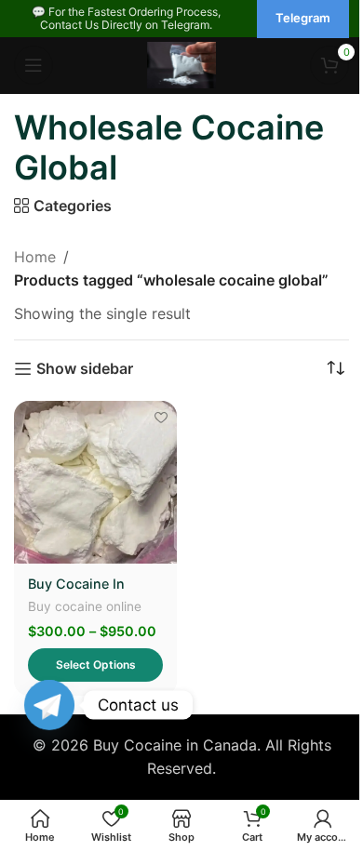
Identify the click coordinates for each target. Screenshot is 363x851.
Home (35, 256)
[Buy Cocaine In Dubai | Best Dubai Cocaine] (95, 482)
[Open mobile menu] (33, 65)
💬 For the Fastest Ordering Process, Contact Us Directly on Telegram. (126, 18)
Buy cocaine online (84, 606)
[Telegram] (49, 705)
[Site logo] (182, 63)
